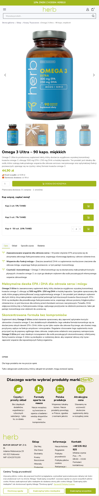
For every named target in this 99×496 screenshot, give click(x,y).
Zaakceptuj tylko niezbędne (46, 491)
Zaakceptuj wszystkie (80, 491)
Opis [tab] (6, 245)
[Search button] (93, 16)
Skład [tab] (14, 245)
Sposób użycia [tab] (27, 245)
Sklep (18, 22)
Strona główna (8, 22)
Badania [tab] (41, 245)
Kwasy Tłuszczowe (31, 22)
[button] (5, 75)
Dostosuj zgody (15, 491)
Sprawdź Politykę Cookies (64, 484)
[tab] (6, 245)
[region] (49, 482)
